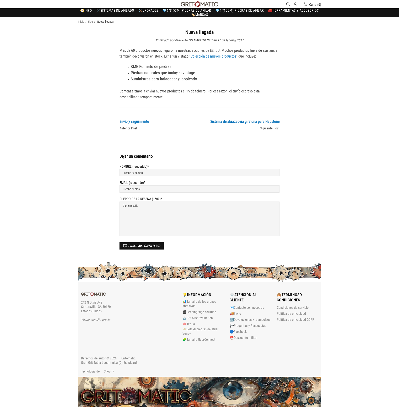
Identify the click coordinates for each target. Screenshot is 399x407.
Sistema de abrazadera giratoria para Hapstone (245, 121)
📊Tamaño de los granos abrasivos (199, 304)
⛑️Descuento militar (243, 338)
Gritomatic (199, 4)
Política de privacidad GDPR (295, 320)
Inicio (81, 21)
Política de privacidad (291, 314)
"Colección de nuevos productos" (213, 56)
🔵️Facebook (238, 332)
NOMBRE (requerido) (133, 166)
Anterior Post (128, 128)
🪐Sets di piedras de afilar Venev (200, 331)
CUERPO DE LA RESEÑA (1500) (140, 199)
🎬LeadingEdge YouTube (199, 312)
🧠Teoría (188, 324)
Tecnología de (97, 371)
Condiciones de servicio (293, 308)
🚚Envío (235, 314)
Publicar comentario (144, 246)
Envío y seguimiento (134, 121)
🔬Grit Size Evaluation (197, 318)
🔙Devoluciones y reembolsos (250, 320)
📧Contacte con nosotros (247, 308)
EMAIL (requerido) (131, 183)
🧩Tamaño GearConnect (198, 340)
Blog (90, 21)
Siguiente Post (270, 128)
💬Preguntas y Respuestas (248, 326)
